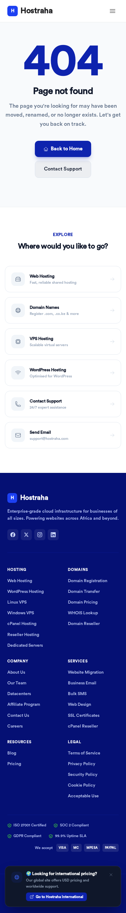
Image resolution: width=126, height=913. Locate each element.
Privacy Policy (81, 764)
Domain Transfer (84, 591)
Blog (11, 753)
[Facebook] (12, 534)
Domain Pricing (83, 602)
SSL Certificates (83, 715)
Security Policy (83, 775)
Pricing (14, 764)
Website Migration (86, 672)
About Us (16, 672)
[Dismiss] (111, 874)
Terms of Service (84, 753)
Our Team (16, 683)
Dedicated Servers (25, 645)
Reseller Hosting (23, 635)
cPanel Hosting (21, 624)
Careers (15, 726)
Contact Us (18, 715)
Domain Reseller (84, 624)
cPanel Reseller (83, 726)
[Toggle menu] (112, 11)
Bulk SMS (77, 694)
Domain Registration (87, 581)
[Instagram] (39, 534)
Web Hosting (19, 581)
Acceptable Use (83, 796)
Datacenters (19, 694)
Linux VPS (17, 602)
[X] (26, 534)
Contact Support (63, 169)
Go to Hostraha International (59, 897)
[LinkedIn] (53, 534)
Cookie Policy (81, 785)
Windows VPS (20, 613)
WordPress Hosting (25, 591)
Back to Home (67, 148)
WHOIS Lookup (83, 613)
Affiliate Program (23, 704)
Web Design (79, 704)
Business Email (82, 683)
